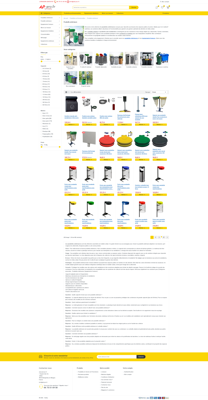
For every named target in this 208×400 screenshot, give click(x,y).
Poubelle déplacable (101, 67)
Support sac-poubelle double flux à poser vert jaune (71, 152)
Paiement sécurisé (106, 382)
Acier (45, 113)
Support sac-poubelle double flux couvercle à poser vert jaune (160, 116)
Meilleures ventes (83, 377)
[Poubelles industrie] (147, 58)
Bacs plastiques (70, 86)
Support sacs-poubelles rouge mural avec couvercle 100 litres (107, 152)
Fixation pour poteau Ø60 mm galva (106, 117)
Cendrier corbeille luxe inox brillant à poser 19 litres (142, 187)
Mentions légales (106, 374)
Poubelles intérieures (50, 17)
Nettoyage (50, 37)
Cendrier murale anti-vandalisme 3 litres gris (71, 117)
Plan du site (104, 387)
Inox (45, 126)
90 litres (46, 86)
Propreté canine (85, 86)
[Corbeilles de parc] (116, 58)
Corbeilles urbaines (131, 67)
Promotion (166, 13)
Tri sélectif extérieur (85, 67)
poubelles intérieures (131, 38)
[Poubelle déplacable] (101, 58)
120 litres (46, 97)
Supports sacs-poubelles (70, 67)
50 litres (46, 71)
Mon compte (127, 374)
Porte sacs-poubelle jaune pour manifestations (71, 221)
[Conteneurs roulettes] (162, 58)
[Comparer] (157, 7)
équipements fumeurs (148, 38)
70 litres (46, 79)
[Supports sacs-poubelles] (70, 58)
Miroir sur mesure (107, 13)
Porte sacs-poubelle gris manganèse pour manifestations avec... (106, 187)
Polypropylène (48, 134)
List (69, 92)
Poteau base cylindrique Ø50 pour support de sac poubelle (141, 117)
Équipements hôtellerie (91, 13)
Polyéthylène (47, 136)
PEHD (45, 129)
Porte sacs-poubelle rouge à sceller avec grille (141, 221)
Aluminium (46, 123)
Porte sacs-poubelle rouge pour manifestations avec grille (71, 187)
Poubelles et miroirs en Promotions (88, 372)
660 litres (46, 105)
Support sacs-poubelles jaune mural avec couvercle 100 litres (124, 152)
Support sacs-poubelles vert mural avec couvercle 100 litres (142, 152)
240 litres (46, 99)
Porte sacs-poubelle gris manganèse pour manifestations (106, 221)
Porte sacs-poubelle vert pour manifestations (88, 221)
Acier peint (47, 121)
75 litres (46, 81)
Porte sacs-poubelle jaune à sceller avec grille (159, 221)
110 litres (46, 94)
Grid (66, 92)
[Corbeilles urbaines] (131, 58)
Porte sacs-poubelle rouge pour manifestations (159, 187)
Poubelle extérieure (50, 21)
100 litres (46, 92)
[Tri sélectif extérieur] (86, 58)
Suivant (167, 237)
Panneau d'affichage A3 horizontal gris (88, 152)
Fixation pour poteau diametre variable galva (89, 117)
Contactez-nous (45, 368)
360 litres (46, 102)
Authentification (128, 372)
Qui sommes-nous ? (107, 379)
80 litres (46, 84)
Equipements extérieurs (50, 41)
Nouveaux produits (83, 374)
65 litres (46, 76)
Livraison (103, 372)
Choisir (159, 92)
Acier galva (47, 118)
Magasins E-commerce (107, 390)
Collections (120, 13)
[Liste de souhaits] (162, 7)
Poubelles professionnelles (72, 13)
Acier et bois (47, 116)
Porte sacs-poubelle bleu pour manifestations (123, 221)
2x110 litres (47, 68)
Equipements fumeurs (50, 24)
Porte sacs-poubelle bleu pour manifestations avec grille (123, 187)
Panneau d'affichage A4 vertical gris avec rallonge (123, 116)
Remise (72, 125)
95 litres (46, 89)
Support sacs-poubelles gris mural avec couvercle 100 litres (159, 152)
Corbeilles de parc (116, 67)
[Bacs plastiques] (70, 78)
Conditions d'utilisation (107, 377)
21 (164, 237)
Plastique (46, 131)
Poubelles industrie (147, 67)
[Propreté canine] (86, 78)
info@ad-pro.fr (43, 382)
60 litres (46, 73)
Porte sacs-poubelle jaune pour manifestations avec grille (88, 187)
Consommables (50, 34)
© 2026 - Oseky (43, 398)
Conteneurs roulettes (162, 67)
